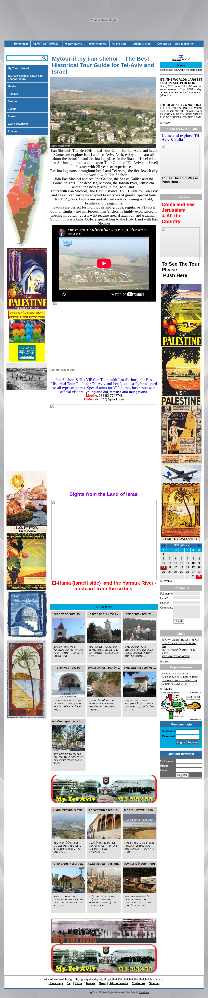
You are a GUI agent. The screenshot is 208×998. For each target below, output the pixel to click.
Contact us (164, 43)
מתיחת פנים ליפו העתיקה (139, 863)
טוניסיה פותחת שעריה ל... (104, 810)
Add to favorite (184, 43)
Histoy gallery (73, 43)
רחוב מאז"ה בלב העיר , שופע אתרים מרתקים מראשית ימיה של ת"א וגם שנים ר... (103, 705)
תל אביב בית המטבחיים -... (140, 667)
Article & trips (142, 43)
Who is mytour (98, 43)
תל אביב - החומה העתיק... (104, 667)
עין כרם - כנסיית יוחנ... (139, 614)
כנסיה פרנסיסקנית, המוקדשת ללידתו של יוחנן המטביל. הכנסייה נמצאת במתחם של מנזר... (139, 651)
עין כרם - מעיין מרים (68, 667)
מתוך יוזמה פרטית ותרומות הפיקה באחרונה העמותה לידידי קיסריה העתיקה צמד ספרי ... (139, 847)
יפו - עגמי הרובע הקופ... (68, 614)
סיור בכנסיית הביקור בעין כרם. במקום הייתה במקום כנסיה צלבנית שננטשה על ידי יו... (103, 651)
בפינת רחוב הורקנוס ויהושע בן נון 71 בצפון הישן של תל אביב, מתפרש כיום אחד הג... (139, 705)
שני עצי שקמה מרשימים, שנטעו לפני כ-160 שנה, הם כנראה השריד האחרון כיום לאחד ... (68, 759)
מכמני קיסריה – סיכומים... (139, 810)
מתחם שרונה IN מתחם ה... (68, 863)
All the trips (119, 43)
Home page (21, 43)
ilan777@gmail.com (109, 399)
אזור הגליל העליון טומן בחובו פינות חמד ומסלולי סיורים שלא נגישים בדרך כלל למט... (67, 847)
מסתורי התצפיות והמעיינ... (68, 810)
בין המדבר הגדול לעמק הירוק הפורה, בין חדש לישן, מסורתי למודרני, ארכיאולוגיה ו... (104, 847)
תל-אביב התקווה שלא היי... (68, 721)
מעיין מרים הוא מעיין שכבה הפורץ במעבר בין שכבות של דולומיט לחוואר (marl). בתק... (68, 705)
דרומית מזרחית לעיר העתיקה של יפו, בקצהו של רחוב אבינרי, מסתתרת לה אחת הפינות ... (68, 651)
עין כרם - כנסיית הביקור (104, 614)
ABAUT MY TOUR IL (45, 43)
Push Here (174, 275)
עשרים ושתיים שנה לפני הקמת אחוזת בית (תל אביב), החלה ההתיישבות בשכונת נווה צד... (102, 901)
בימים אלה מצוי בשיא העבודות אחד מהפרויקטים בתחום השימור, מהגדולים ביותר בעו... (68, 901)
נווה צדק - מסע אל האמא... (104, 863)
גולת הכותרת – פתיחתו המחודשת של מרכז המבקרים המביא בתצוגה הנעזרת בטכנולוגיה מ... (138, 901)
